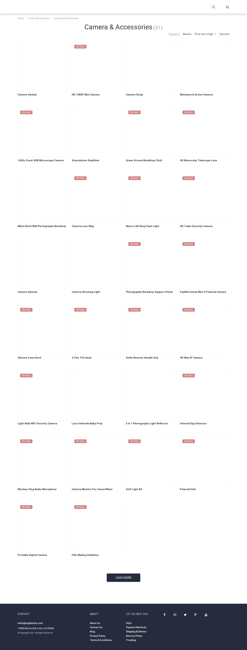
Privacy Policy (97, 636)
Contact (171, 7)
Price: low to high (204, 34)
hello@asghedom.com (30, 623)
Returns (114, 7)
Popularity (174, 34)
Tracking (131, 640)
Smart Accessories (38, 18)
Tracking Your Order (148, 7)
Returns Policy (134, 636)
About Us (95, 623)
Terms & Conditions (101, 640)
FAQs (129, 623)
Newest (187, 34)
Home (71, 7)
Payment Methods (136, 627)
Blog (92, 631)
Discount (224, 34)
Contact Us (96, 627)
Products (84, 7)
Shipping (100, 7)
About (126, 7)
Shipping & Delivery (136, 631)
